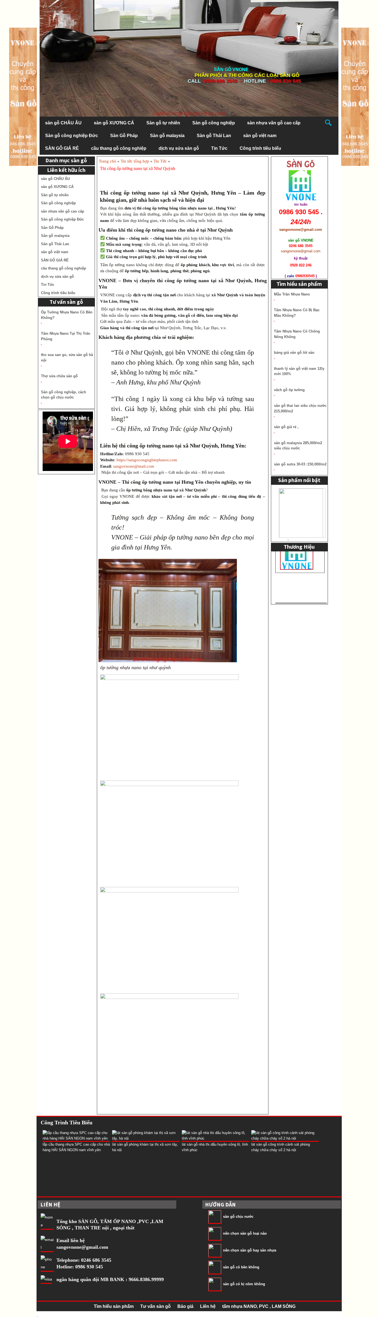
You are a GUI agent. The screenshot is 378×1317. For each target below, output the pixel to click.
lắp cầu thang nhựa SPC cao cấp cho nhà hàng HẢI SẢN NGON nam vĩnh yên (76, 1147)
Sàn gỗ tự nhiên (163, 123)
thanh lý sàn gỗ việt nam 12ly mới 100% (299, 371)
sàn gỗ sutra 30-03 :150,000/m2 (300, 464)
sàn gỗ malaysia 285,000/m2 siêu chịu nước (298, 446)
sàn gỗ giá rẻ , (286, 427)
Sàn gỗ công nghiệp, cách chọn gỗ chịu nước (63, 395)
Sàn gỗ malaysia (167, 135)
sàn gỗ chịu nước (238, 1217)
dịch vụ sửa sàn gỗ (179, 148)
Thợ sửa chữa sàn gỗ (59, 376)
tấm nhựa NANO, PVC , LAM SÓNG (259, 1306)
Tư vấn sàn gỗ (155, 1306)
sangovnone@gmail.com (82, 1247)
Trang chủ (107, 161)
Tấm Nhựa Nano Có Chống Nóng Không (297, 334)
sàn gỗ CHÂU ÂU (63, 123)
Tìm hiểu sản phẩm (114, 1306)
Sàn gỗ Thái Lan (214, 135)
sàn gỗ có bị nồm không (244, 1284)
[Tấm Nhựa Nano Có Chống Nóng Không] (274, 342)
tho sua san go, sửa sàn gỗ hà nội (67, 357)
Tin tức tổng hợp (135, 161)
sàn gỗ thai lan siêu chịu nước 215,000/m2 (300, 408)
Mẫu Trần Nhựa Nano (292, 294)
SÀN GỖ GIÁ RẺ (62, 148)
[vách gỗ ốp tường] (274, 395)
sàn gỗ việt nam (259, 135)
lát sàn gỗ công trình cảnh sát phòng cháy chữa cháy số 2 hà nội (280, 1147)
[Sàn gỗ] (355, 96)
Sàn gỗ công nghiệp (213, 123)
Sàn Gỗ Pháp (124, 135)
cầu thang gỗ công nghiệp (118, 148)
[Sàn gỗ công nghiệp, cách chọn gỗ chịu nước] (41, 403)
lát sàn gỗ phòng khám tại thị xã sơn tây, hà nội (145, 1147)
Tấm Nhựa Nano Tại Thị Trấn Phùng (65, 336)
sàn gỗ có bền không (241, 1267)
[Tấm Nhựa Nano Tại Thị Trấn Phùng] (41, 344)
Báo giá (185, 1306)
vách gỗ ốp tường (289, 390)
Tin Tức (219, 148)
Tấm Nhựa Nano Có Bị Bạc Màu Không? (297, 313)
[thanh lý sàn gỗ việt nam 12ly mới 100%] (274, 379)
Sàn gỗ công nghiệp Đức (71, 135)
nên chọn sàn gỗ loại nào (245, 1234)
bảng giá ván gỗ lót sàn (294, 352)
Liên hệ (208, 1306)
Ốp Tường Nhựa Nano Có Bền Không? (66, 315)
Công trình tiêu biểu (260, 148)
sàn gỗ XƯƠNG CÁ (114, 123)
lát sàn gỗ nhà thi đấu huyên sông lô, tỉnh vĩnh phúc (215, 1147)
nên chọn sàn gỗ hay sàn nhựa (249, 1250)
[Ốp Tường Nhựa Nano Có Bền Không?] (41, 323)
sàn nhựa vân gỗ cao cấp (274, 123)
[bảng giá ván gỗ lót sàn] (274, 358)
